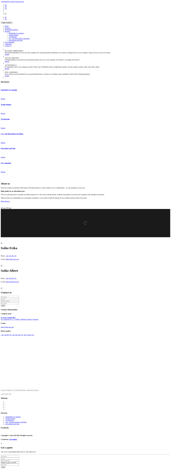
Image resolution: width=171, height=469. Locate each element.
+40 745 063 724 (11, 278)
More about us (5, 201)
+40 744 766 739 (11, 256)
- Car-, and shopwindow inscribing (16, 422)
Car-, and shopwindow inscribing (19, 38)
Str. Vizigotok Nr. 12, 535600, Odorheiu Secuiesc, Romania (19, 318)
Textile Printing (13, 35)
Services (7, 31)
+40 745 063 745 (6, 335)
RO (6, 7)
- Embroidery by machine (13, 417)
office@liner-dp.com (17, 1)
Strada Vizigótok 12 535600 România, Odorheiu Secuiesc (20, 390)
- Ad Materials (9, 420)
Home (7, 26)
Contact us (8, 46)
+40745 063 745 (6, 394)
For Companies (9, 42)
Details (7, 54)
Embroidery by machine (16, 33)
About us (7, 28)
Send (3, 305)
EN (6, 8)
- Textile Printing (10, 418)
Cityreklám (13, 439)
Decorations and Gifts (15, 40)
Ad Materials (13, 37)
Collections (8, 44)
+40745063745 (5, 1)
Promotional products (11, 30)
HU (6, 5)
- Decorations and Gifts (12, 424)
